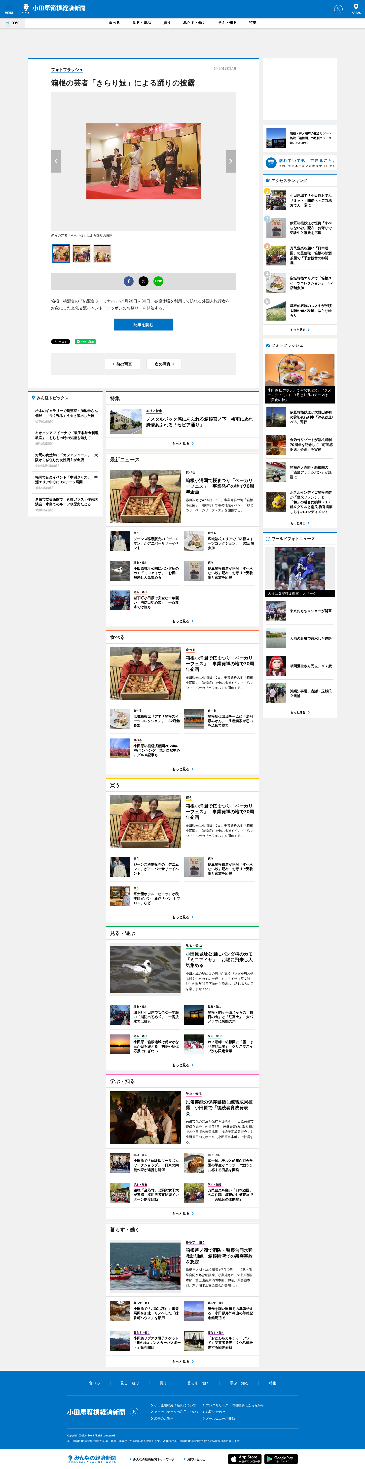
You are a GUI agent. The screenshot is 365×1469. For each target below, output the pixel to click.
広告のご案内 (164, 1418)
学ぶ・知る (227, 22)
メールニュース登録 (220, 1418)
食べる (114, 22)
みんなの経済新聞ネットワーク (91, 1459)
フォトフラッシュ (67, 69)
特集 (252, 22)
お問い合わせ (215, 1412)
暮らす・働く (194, 22)
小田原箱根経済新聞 (53, 9)
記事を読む (143, 324)
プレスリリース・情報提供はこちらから (235, 1405)
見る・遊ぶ (141, 22)
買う (167, 22)
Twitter (338, 9)
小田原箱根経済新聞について (175, 1405)
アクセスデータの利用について (176, 1412)
